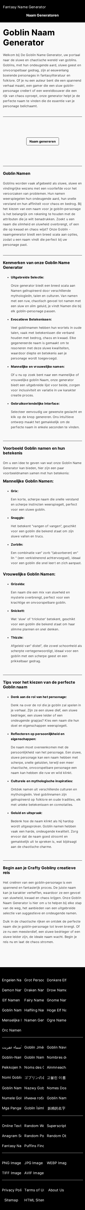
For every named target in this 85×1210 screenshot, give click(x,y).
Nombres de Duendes (56, 1057)
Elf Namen (11, 1000)
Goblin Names (34, 1057)
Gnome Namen (56, 1000)
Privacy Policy (11, 1190)
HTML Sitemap (34, 1200)
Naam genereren (42, 141)
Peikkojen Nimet (11, 1067)
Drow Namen (56, 990)
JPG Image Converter (34, 1163)
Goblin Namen (11, 1010)
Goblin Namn (56, 1098)
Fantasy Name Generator (24, 7)
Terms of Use (34, 1190)
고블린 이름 (56, 1078)
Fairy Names (34, 1000)
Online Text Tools (11, 1126)
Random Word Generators (34, 1126)
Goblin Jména (34, 1047)
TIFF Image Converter (11, 1173)
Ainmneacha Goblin (56, 1067)
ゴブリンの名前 (34, 1078)
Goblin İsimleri (34, 1108)
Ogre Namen (56, 1020)
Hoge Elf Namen (56, 1010)
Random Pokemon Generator (34, 1136)
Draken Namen (34, 990)
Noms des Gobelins (34, 1067)
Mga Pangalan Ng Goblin (11, 1108)
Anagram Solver (11, 1136)
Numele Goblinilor (11, 1098)
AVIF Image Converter (34, 1173)
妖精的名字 (57, 1108)
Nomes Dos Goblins (56, 1088)
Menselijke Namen (11, 1020)
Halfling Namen (34, 1010)
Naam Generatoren (42, 15)
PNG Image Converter (11, 1163)
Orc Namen (11, 1030)
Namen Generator (34, 1020)
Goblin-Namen (11, 1057)
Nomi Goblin (11, 1077)
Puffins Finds (34, 1146)
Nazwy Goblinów (34, 1088)
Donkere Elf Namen (56, 980)
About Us (56, 1190)
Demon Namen (11, 990)
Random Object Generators (56, 1136)
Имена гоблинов (34, 1098)
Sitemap (11, 1200)
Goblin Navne (56, 1047)
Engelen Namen (11, 980)
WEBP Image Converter (56, 1163)
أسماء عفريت (11, 1047)
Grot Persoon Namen (34, 980)
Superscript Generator (56, 1126)
